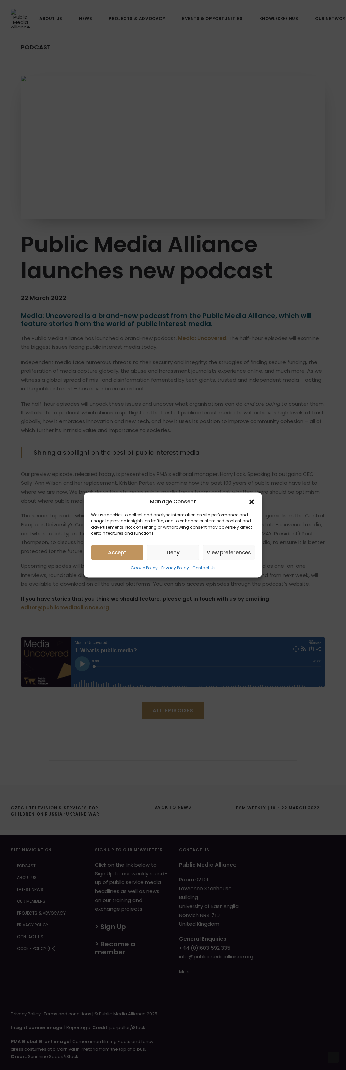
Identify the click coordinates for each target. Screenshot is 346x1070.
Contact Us (204, 568)
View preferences (229, 552)
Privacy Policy (175, 568)
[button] (251, 501)
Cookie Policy (144, 568)
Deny (173, 552)
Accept (117, 552)
